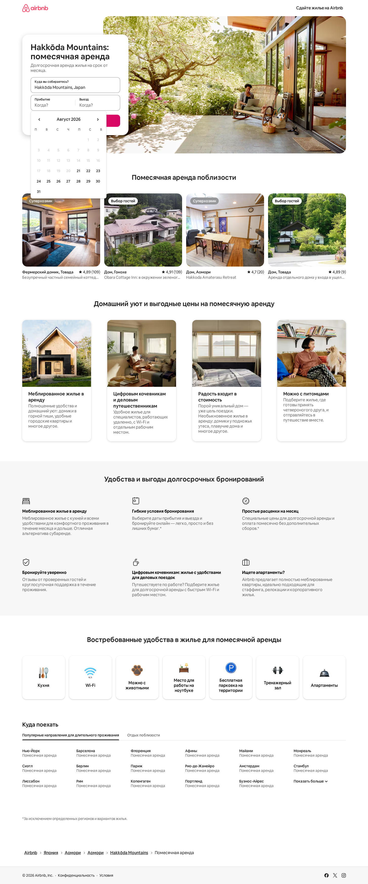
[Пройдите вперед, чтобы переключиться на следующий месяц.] (97, 119)
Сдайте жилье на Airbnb (319, 8)
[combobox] (75, 87)
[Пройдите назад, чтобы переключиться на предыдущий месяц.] (39, 119)
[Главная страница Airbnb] (35, 8)
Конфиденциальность (76, 875)
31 (38, 191)
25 (49, 181)
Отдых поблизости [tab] (143, 735)
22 (88, 171)
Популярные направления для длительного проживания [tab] (70, 735)
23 (98, 171)
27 (68, 181)
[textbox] (53, 105)
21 (78, 171)
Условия (106, 875)
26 (58, 181)
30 (98, 181)
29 (88, 181)
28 (78, 181)
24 (39, 181)
